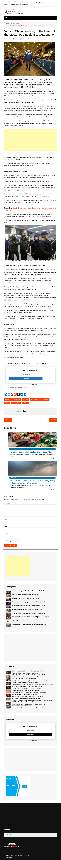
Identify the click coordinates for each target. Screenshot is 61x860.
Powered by (26, 384)
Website (6, 533)
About (5, 2)
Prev (9, 420)
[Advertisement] (30, 140)
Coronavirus (17, 399)
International (35, 399)
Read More (52, 458)
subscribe (18, 4)
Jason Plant (9, 39)
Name (6, 519)
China (7, 399)
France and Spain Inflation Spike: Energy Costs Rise (30, 452)
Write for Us (7, 4)
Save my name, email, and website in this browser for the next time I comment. (26, 541)
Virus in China (16, 402)
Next (52, 420)
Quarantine (45, 399)
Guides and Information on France (17, 2)
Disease (26, 399)
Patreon (13, 4)
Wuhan (26, 402)
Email (6, 526)
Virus (7, 402)
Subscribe (26, 378)
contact (28, 2)
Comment (7, 503)
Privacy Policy (25, 4)
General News (33, 39)
